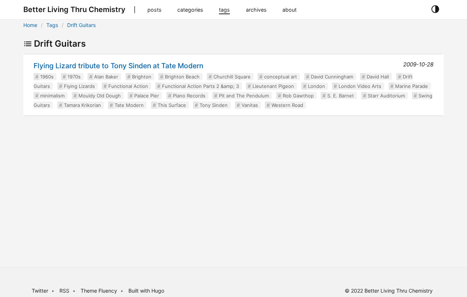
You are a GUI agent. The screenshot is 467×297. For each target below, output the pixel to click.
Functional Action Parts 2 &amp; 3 (200, 86)
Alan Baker (106, 77)
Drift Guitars (81, 25)
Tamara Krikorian (82, 105)
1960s (47, 77)
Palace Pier (146, 96)
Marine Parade (411, 86)
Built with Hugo (146, 291)
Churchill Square (232, 77)
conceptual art (280, 77)
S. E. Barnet (340, 96)
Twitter (40, 291)
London (316, 86)
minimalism (52, 96)
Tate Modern (129, 105)
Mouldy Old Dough (99, 96)
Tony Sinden (214, 105)
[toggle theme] (435, 9)
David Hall (378, 77)
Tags (52, 25)
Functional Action (128, 86)
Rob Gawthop (298, 96)
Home (30, 25)
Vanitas (250, 105)
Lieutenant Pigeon (273, 86)
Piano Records (189, 96)
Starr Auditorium (386, 96)
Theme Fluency (100, 291)
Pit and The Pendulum (244, 96)
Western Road (287, 105)
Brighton (141, 77)
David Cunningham (332, 77)
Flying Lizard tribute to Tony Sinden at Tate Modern (118, 65)
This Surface (172, 105)
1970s (74, 77)
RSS (64, 291)
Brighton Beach (182, 77)
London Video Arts (360, 86)
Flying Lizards (79, 86)
